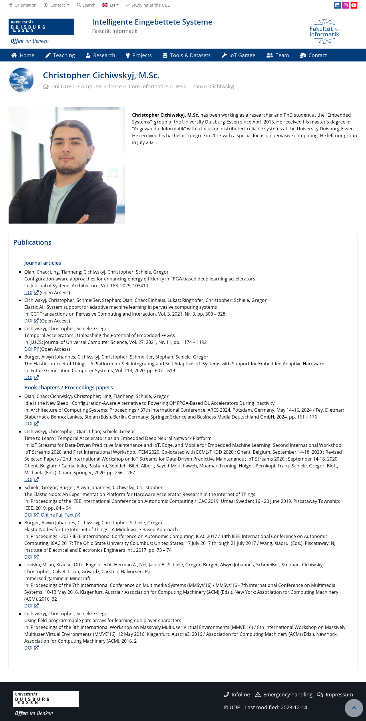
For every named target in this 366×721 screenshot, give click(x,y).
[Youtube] (354, 5)
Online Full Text (57, 515)
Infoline (241, 694)
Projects (142, 55)
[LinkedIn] (337, 5)
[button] (56, 5)
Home (27, 55)
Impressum (339, 694)
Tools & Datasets (190, 55)
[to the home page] (41, 31)
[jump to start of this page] (354, 708)
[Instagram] (345, 5)
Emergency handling (288, 694)
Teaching (64, 55)
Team (282, 55)
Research (104, 55)
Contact (318, 55)
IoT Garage (242, 55)
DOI (28, 292)
